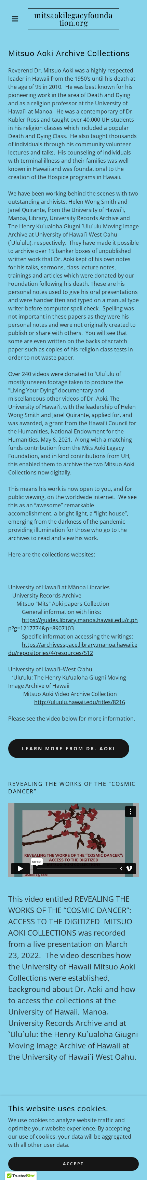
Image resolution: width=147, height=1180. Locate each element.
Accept (73, 1164)
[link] (73, 18)
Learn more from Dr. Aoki (69, 748)
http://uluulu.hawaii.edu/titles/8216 (79, 702)
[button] (18, 19)
